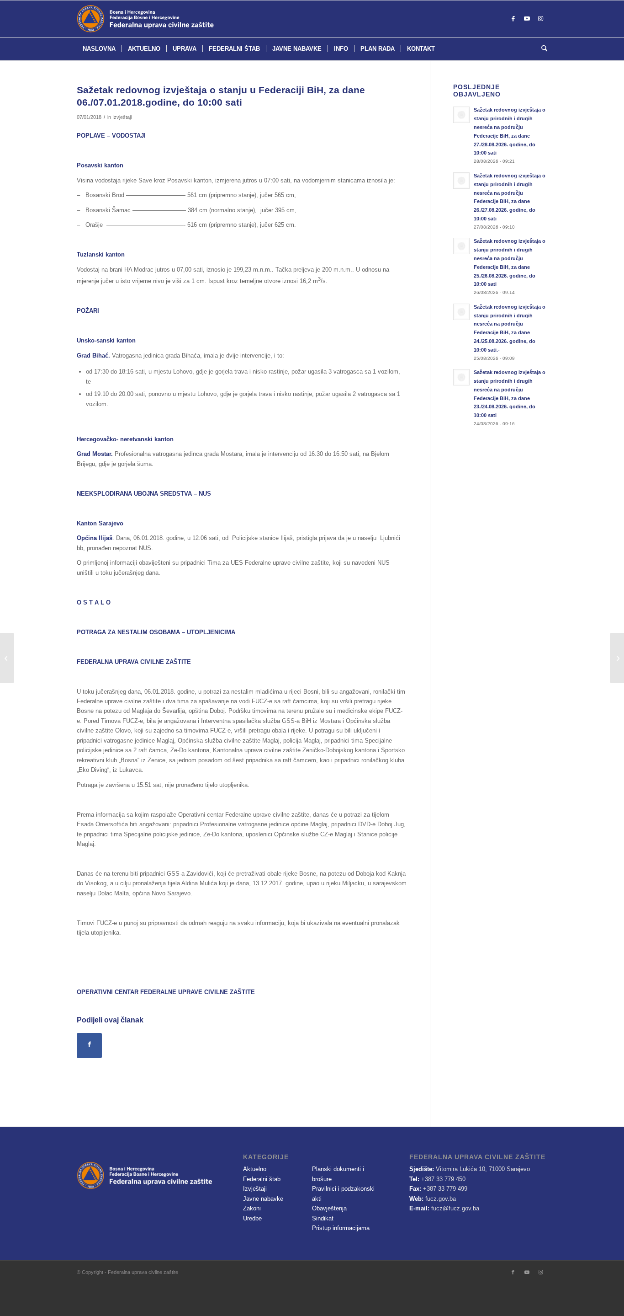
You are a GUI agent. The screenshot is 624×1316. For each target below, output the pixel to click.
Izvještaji (122, 117)
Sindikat (322, 1218)
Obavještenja (329, 1208)
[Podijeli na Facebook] (89, 1045)
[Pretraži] (541, 48)
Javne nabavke (263, 1198)
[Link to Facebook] (513, 19)
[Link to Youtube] (527, 19)
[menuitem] (99, 48)
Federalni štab (261, 1179)
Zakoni (252, 1208)
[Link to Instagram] (540, 19)
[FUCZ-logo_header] (168, 18)
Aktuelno (254, 1169)
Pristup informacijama (341, 1228)
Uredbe (252, 1218)
